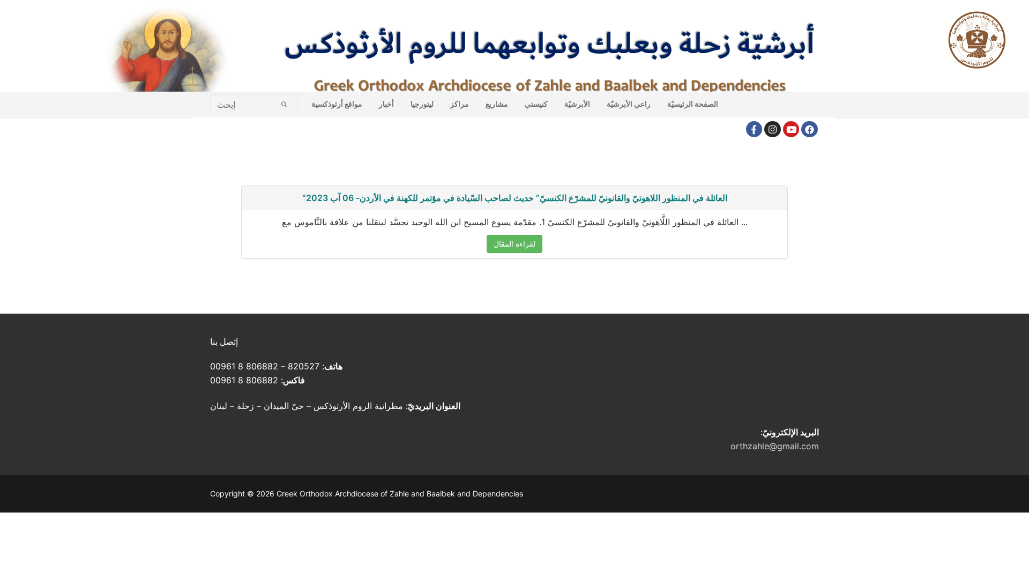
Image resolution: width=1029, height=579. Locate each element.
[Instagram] (772, 129)
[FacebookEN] (809, 129)
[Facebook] (754, 129)
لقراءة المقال (514, 243)
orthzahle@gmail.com (774, 446)
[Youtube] (791, 129)
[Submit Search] (284, 104)
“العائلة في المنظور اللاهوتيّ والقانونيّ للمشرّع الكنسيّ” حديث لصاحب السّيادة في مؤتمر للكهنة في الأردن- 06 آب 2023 (514, 197)
